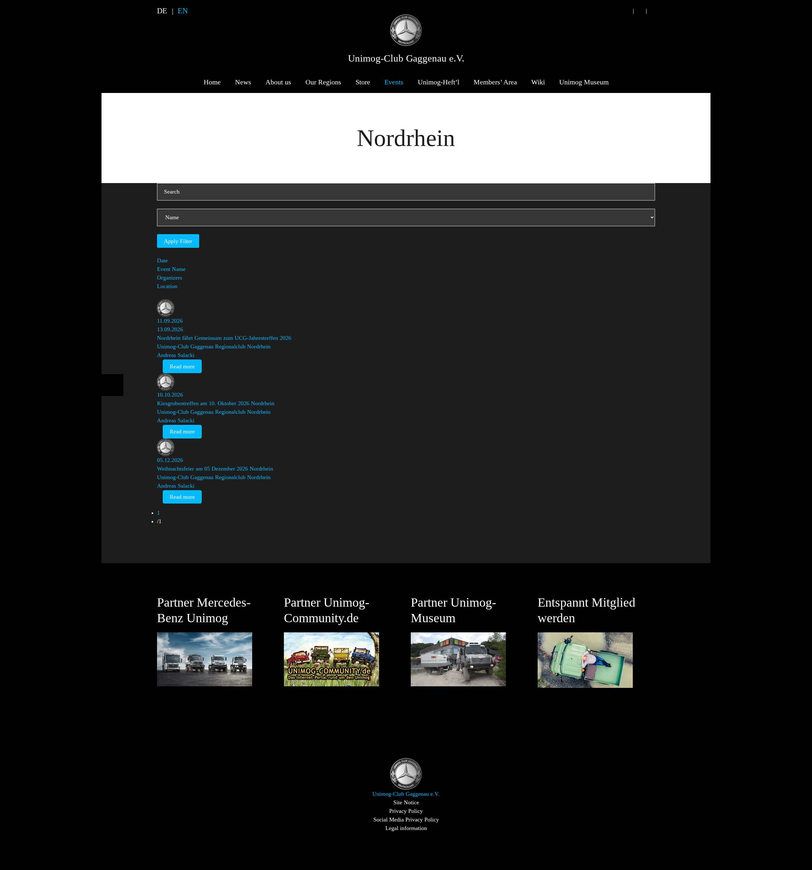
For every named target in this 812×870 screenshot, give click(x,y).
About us (278, 82)
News (243, 82)
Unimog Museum (584, 82)
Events (393, 82)
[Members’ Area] (653, 11)
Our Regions (323, 82)
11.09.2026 (170, 321)
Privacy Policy (406, 811)
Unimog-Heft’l (438, 82)
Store (363, 82)
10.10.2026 (170, 395)
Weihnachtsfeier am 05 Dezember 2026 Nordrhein (215, 468)
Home (212, 82)
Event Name (171, 269)
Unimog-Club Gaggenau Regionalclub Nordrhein (214, 346)
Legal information (406, 828)
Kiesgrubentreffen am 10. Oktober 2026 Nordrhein (215, 403)
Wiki (538, 82)
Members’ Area (495, 82)
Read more (182, 366)
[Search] (627, 11)
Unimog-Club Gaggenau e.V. (406, 58)
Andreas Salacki (175, 355)
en (183, 11)
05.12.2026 (170, 460)
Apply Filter (178, 241)
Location (167, 286)
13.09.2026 (170, 329)
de (162, 11)
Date (162, 260)
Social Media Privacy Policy (406, 819)
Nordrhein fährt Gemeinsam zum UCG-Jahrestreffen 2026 (224, 338)
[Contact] (640, 11)
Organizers (169, 277)
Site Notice (406, 802)
